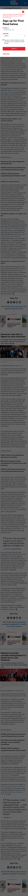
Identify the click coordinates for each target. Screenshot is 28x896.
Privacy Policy (6, 53)
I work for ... (6, 33)
